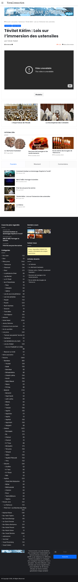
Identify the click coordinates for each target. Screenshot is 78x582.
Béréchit (6, 390)
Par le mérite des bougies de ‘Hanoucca (62, 152)
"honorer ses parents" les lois (13, 335)
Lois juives (14, 22)
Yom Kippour (8, 314)
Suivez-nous (32, 243)
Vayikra (6, 478)
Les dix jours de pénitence (12, 294)
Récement (37, 164)
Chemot (8, 440)
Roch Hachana (8, 305)
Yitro (7, 461)
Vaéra (7, 455)
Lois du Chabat (9, 344)
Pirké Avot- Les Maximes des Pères (15, 508)
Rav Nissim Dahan (8, 530)
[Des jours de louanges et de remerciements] (39, 143)
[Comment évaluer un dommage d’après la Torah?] (9, 173)
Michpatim (8, 446)
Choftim (8, 466)
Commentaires (63, 164)
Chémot (6, 428)
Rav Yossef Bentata (9, 533)
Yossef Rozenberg (8, 542)
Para (6, 285)
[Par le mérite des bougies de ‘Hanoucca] (63, 143)
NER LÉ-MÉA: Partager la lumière (27, 180)
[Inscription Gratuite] (39, 11)
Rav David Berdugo (8, 518)
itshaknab (8, 44)
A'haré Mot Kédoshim (12, 481)
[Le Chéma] (9, 207)
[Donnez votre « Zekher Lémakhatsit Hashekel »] (47, 231)
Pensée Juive (7, 502)
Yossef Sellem (7, 545)
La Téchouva (8, 505)
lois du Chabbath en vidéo (14, 347)
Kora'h (7, 378)
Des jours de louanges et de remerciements (38, 152)
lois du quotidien (7, 329)
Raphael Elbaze (7, 512)
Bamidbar (7, 360)
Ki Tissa (8, 443)
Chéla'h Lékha (10, 375)
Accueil (8, 22)
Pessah (6, 300)
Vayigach (8, 425)
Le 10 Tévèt (7, 279)
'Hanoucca (7, 264)
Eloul (5, 270)
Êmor (7, 493)
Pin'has (7, 387)
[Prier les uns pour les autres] (9, 190)
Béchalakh (8, 431)
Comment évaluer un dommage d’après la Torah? (33, 171)
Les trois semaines (10, 297)
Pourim (6, 303)
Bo (6, 434)
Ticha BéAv (7, 311)
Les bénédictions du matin (12, 341)
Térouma (8, 449)
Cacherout (21, 22)
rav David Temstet (8, 521)
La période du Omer (10, 273)
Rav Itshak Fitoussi (8, 527)
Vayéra (7, 416)
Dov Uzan (6, 255)
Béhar (7, 484)
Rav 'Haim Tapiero (8, 515)
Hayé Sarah (9, 396)
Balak (7, 366)
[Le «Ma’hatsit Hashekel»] (15, 143)
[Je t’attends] (31, 231)
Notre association (8, 354)
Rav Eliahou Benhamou (10, 524)
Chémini (8, 490)
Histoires (5, 317)
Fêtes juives (6, 261)
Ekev (4, 258)
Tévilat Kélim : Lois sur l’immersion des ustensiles (33, 196)
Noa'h (7, 405)
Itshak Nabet (16, 25)
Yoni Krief (5, 539)
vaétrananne (6, 536)
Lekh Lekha (9, 399)
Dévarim (6, 463)
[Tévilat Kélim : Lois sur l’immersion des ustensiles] (9, 199)
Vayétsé (8, 419)
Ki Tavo (7, 469)
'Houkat (7, 363)
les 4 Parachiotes (9, 282)
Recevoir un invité (9, 352)
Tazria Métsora (10, 496)
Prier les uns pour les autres (25, 188)
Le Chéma (19, 205)
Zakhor (7, 291)
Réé (6, 475)
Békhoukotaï (9, 487)
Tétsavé (8, 452)
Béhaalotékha (10, 372)
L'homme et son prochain (10, 326)
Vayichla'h (8, 422)
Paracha (5, 357)
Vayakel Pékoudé (11, 458)
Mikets (7, 402)
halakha (39, 95)
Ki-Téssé (8, 472)
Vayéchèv (8, 414)
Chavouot (7, 267)
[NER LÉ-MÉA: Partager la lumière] (9, 182)
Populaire (13, 164)
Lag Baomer (8, 276)
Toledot (8, 408)
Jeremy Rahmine (8, 323)
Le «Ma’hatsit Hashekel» (12, 151)
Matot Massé (9, 381)
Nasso (7, 384)
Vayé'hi (7, 411)
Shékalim (8, 288)
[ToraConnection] (16, 2)
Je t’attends (32, 264)
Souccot (6, 308)
